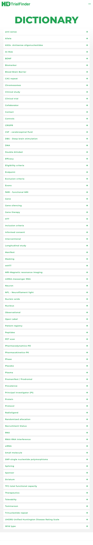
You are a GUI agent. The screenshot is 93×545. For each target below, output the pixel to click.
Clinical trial (11, 98)
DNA (7, 145)
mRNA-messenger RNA (18, 279)
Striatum (10, 479)
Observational (13, 312)
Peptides (10, 332)
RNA (7, 433)
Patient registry (13, 326)
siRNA (8, 446)
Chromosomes (13, 85)
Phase (8, 359)
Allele (8, 38)
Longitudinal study (15, 245)
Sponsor (9, 473)
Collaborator (12, 105)
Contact (9, 112)
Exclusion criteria (14, 179)
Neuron (9, 286)
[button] (46, 32)
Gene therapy (12, 212)
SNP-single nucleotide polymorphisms (26, 459)
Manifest (10, 252)
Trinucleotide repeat (16, 513)
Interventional (13, 239)
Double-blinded (14, 152)
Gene (8, 199)
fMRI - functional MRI (16, 192)
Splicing (9, 466)
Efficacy (9, 159)
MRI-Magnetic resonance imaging (24, 272)
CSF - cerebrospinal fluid (19, 132)
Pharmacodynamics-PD (18, 346)
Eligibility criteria (14, 165)
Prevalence (11, 386)
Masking (9, 259)
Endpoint (10, 172)
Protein (9, 399)
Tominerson (11, 506)
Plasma (9, 372)
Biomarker (11, 65)
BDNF (8, 58)
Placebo (9, 366)
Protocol (9, 406)
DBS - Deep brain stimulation (21, 139)
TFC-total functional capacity (21, 486)
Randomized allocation (18, 419)
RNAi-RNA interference (18, 439)
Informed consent (15, 232)
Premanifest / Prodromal (18, 379)
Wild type (10, 526)
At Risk (9, 52)
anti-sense (11, 32)
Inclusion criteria (14, 225)
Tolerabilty (11, 499)
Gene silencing (13, 205)
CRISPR (9, 125)
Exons (8, 185)
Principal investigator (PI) (19, 392)
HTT (7, 219)
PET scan (10, 339)
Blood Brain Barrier (15, 72)
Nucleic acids (12, 299)
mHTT (8, 266)
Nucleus (9, 306)
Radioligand (11, 412)
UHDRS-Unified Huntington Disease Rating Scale (32, 519)
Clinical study (12, 92)
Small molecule (13, 453)
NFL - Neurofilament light (19, 292)
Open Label (11, 319)
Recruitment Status (16, 426)
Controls (9, 119)
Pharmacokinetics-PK (17, 352)
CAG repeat (11, 78)
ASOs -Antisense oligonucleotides (24, 45)
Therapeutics (12, 493)
